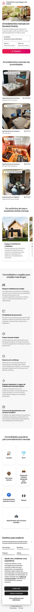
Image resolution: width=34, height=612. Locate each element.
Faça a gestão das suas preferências (16, 599)
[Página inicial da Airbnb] (3, 3)
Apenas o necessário (16, 593)
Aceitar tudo (16, 588)
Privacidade (13, 608)
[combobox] (16, 39)
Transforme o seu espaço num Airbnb (16, 3)
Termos (21, 608)
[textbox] (9, 45)
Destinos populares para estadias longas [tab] (14, 542)
